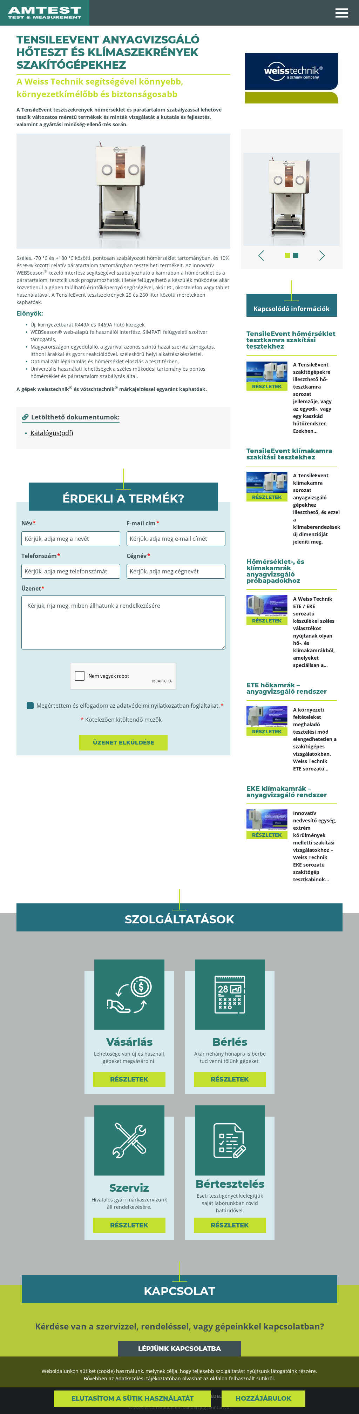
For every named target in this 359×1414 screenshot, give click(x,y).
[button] (287, 255)
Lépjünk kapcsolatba (179, 1349)
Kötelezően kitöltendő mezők (123, 719)
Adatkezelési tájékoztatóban (148, 1378)
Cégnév (137, 556)
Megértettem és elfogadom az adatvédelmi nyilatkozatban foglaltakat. (128, 705)
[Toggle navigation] (342, 13)
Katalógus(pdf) (52, 433)
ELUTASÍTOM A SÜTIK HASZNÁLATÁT (133, 1398)
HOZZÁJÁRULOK (263, 1398)
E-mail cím (141, 523)
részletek (267, 386)
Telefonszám (39, 556)
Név (26, 523)
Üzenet (31, 588)
